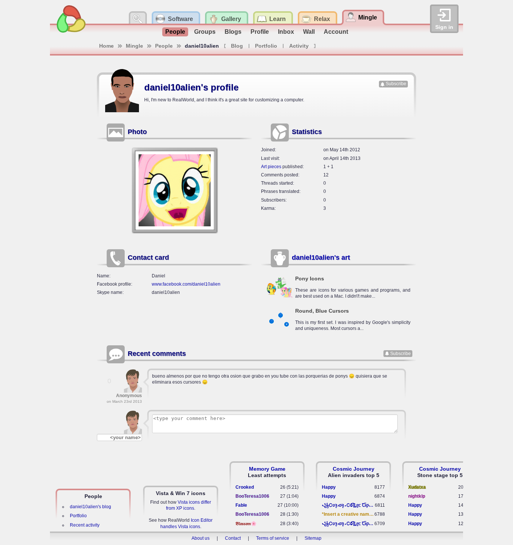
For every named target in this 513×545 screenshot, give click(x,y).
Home (106, 46)
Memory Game (267, 469)
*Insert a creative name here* (348, 514)
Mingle (134, 46)
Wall (309, 32)
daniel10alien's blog (90, 506)
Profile (259, 32)
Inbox (286, 32)
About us (201, 538)
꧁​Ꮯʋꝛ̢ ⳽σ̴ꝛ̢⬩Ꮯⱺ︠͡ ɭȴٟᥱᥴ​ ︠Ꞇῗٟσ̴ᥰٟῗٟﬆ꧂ (348, 505)
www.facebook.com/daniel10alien (186, 284)
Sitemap (313, 538)
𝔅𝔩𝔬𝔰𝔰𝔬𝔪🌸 (245, 523)
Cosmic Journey (353, 469)
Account (336, 32)
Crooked (244, 487)
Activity (299, 46)
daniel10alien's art (321, 257)
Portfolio (266, 46)
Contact (233, 538)
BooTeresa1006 (252, 496)
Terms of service (272, 538)
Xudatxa (417, 487)
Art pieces (271, 166)
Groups (205, 32)
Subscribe (396, 83)
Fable (241, 505)
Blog (237, 46)
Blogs (233, 32)
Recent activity (85, 525)
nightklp (416, 496)
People (175, 32)
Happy (329, 487)
